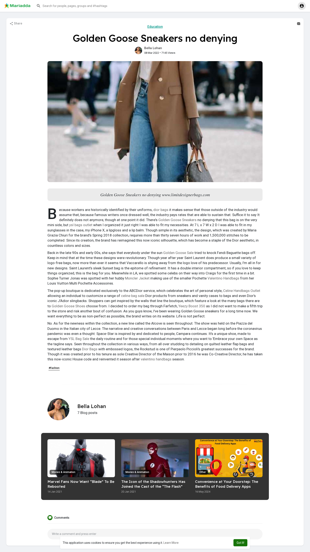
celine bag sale (132, 296)
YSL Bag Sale (79, 339)
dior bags (160, 210)
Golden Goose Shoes (68, 306)
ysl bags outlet (80, 225)
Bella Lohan (153, 48)
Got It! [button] (240, 542)
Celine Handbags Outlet (241, 291)
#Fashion (54, 368)
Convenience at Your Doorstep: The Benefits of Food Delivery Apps (226, 484)
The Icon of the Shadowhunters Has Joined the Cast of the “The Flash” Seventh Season (153, 486)
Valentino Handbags (223, 278)
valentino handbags (156, 359)
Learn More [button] (171, 542)
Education (155, 27)
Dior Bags (89, 349)
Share (17, 23)
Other (202, 472)
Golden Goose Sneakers (177, 220)
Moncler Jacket (137, 278)
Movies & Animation (63, 472)
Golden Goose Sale (178, 253)
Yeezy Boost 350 (191, 306)
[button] (77, 6)
